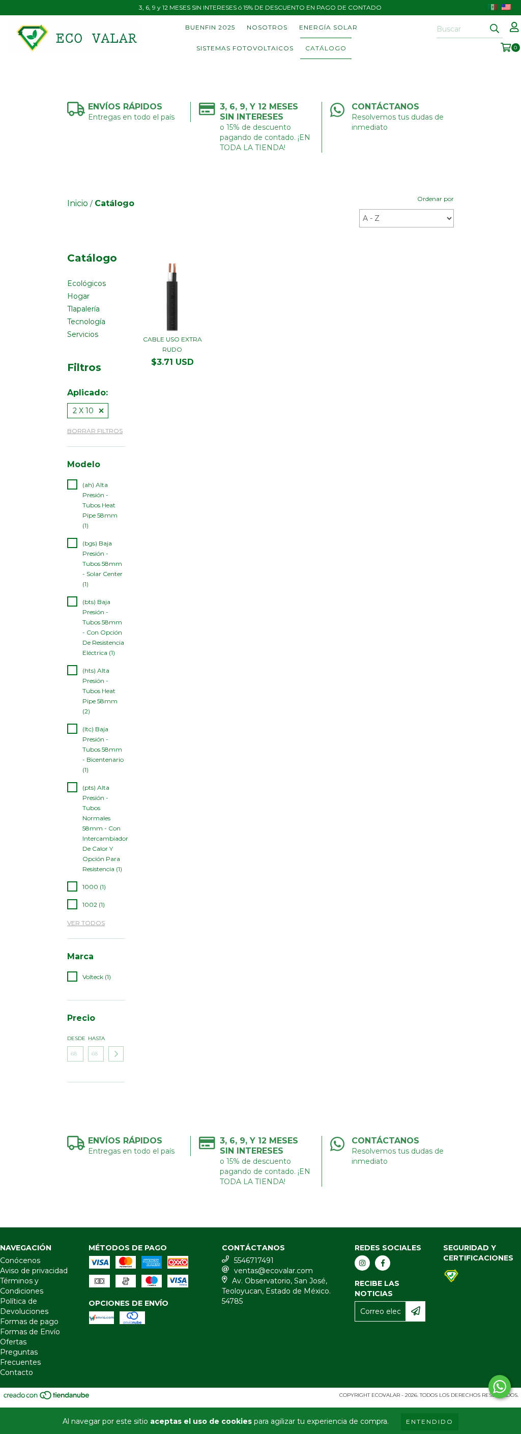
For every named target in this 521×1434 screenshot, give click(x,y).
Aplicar (116, 1054)
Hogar (78, 296)
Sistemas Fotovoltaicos (245, 48)
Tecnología (86, 321)
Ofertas (13, 1341)
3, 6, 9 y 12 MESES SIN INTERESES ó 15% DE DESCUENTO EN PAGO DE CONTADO (260, 7)
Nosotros (267, 27)
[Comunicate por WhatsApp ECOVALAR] (499, 1386)
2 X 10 (83, 410)
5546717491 (254, 1260)
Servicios (82, 334)
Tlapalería (83, 308)
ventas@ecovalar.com (273, 1270)
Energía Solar (328, 27)
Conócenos (20, 1260)
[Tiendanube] (47, 1398)
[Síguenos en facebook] (382, 1263)
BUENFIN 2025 (210, 27)
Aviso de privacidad (34, 1270)
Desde (75, 1038)
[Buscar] (494, 29)
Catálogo (325, 48)
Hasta (96, 1038)
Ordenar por (435, 199)
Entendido (429, 1421)
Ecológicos (86, 283)
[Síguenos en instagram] (362, 1263)
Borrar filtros (95, 431)
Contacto (16, 1372)
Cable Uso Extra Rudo (172, 344)
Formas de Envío (30, 1331)
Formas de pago (29, 1321)
